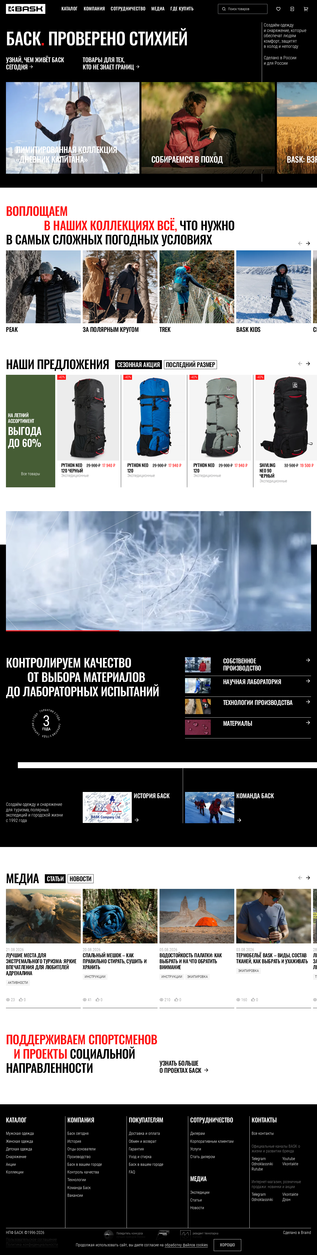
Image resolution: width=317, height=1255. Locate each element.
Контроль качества (83, 1172)
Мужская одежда (20, 1133)
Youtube (288, 1158)
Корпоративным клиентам (212, 1141)
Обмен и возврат (143, 1141)
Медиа (157, 8)
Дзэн (286, 1199)
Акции (11, 1164)
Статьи (55, 878)
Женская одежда (19, 1141)
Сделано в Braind (297, 1232)
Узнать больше (180, 1066)
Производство (79, 1156)
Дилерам (197, 1133)
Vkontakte (290, 1164)
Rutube (257, 1169)
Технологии (76, 1179)
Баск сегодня (78, 1133)
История (74, 1141)
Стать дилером (202, 1156)
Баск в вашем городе (84, 1164)
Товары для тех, (108, 63)
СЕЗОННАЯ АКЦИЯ (138, 364)
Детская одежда (19, 1149)
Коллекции (15, 1172)
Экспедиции (200, 1192)
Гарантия (136, 1149)
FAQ (132, 1172)
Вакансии (75, 1195)
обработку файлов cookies (186, 1245)
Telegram (259, 1158)
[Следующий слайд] (21, 185)
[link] (25, 9)
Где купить (181, 8)
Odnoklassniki (262, 1164)
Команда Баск (79, 1187)
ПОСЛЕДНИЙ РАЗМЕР (190, 364)
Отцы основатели (81, 1149)
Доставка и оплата (144, 1133)
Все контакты (263, 1133)
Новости (81, 878)
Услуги (195, 1149)
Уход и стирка (140, 1156)
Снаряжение (16, 1156)
